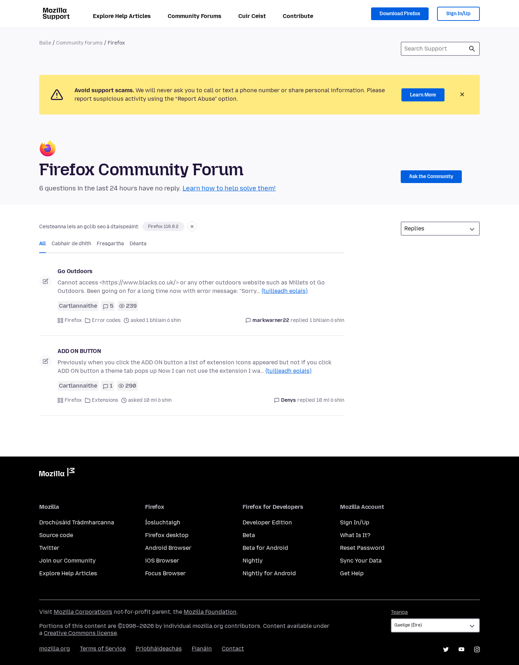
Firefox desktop (167, 535)
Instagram (477, 649)
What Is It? (355, 535)
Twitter (49, 548)
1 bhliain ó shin (327, 320)
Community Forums (194, 16)
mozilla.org (54, 648)
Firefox (73, 320)
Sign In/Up (458, 14)
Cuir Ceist (252, 16)
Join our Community (67, 560)
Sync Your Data (361, 560)
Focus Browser (165, 573)
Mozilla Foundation (210, 611)
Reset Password (362, 548)
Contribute (298, 16)
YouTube (461, 649)
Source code (56, 535)
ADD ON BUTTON (79, 351)
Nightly (253, 560)
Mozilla (56, 473)
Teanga (399, 612)
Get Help (352, 573)
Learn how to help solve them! (229, 188)
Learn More (423, 95)
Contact (233, 648)
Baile (45, 43)
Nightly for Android (269, 573)
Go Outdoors (75, 271)
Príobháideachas (159, 648)
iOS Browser (162, 560)
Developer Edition (267, 522)
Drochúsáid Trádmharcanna (76, 522)
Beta (249, 535)
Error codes (106, 320)
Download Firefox (400, 14)
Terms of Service (103, 648)
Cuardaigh (472, 48)
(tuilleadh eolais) (285, 291)
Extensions (105, 400)
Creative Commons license (80, 633)
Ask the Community (431, 176)
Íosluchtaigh (162, 522)
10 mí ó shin (330, 400)
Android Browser (168, 548)
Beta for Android (265, 548)
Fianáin (202, 648)
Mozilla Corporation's (83, 611)
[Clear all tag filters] (192, 226)
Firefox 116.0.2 (163, 226)
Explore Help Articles (122, 16)
